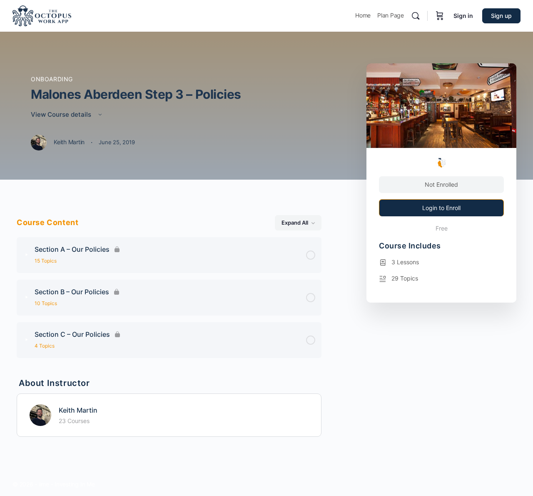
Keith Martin (78, 410)
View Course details (62, 114)
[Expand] (26, 255)
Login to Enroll (441, 207)
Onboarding (52, 79)
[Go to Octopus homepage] (41, 15)
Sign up (501, 15)
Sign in (463, 15)
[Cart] (439, 16)
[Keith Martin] (40, 414)
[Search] (415, 16)
